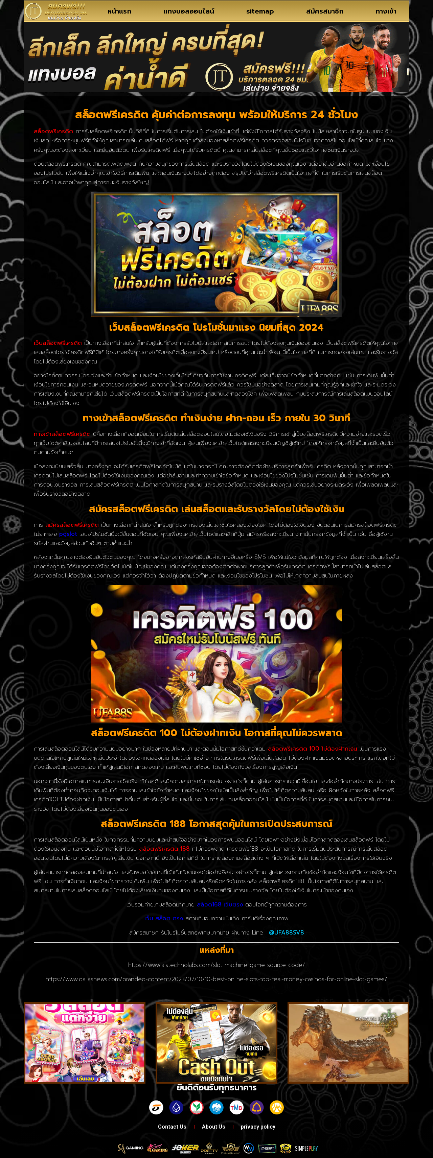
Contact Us (172, 1127)
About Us (213, 1127)
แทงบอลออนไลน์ (188, 11)
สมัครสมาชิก (324, 11)
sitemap (260, 11)
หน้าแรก (119, 11)
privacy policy (258, 1127)
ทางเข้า (385, 11)
